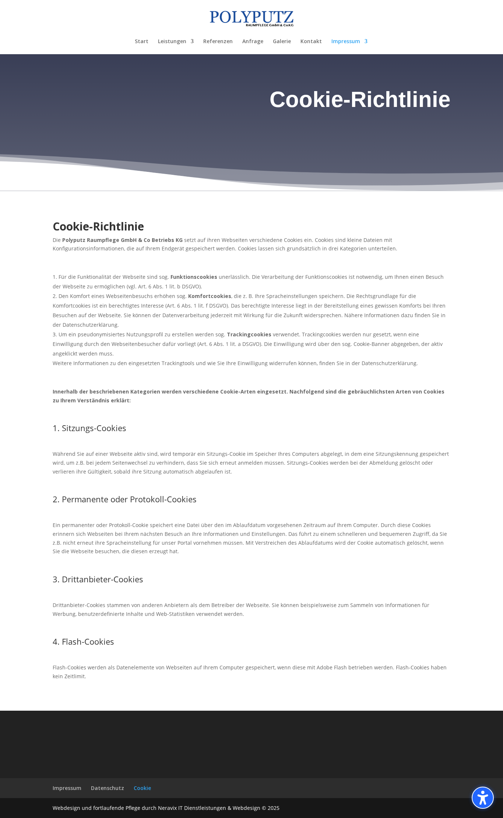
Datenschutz (107, 787)
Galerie (282, 42)
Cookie (142, 787)
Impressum (345, 42)
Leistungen (172, 42)
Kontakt (311, 42)
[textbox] (321, 101)
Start (141, 42)
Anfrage (252, 42)
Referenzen (218, 42)
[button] (483, 798)
